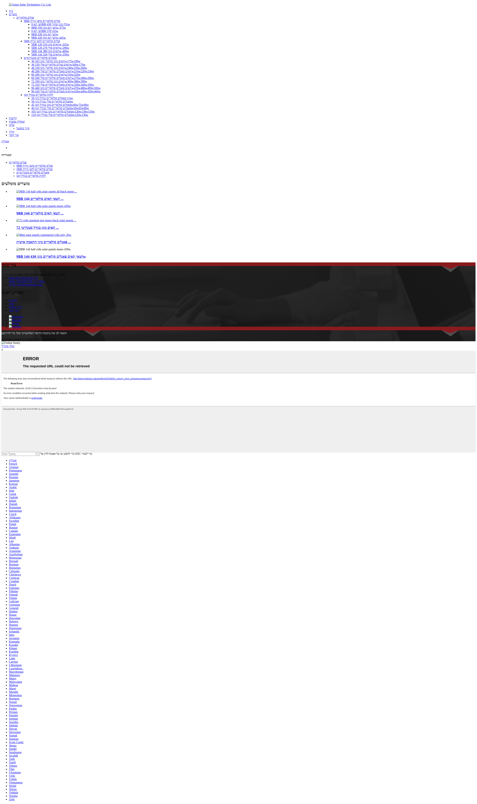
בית (11, 10)
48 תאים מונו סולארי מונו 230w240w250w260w (59, 68)
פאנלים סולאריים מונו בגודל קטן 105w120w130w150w (63, 111)
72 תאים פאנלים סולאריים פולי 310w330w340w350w (62, 84)
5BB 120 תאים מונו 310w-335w (50, 44)
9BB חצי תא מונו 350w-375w (48, 27)
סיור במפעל (22, 128)
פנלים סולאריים (25, 17)
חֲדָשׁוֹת (13, 118)
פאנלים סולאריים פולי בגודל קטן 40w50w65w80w (60, 108)
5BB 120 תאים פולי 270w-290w (50, 47)
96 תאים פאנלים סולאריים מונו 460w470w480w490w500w (66, 88)
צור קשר (14, 135)
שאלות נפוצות (17, 121)
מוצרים (13, 14)
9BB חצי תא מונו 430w (44, 34)
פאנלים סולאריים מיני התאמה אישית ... (43, 242)
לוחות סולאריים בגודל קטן (38, 94)
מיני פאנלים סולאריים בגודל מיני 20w (52, 98)
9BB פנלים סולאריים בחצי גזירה (42, 21)
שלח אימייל (7, 346)
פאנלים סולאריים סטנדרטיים (40, 57)
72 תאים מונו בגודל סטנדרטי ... (37, 228)
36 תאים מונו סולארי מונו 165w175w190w (55, 61)
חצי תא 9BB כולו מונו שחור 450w (50, 24)
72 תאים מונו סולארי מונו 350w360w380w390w (59, 81)
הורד (11, 131)
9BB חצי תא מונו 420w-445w (48, 37)
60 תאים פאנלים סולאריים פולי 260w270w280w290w (62, 78)
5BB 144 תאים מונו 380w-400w (50, 51)
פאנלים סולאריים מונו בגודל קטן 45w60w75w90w (60, 104)
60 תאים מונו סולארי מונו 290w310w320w (55, 74)
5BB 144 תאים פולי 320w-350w (50, 54)
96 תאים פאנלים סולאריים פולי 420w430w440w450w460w (66, 91)
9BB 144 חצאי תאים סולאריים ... (40, 199)
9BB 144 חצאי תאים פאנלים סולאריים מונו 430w (51, 256)
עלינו (11, 125)
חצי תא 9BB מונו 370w (44, 31)
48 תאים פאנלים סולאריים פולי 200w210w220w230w (62, 71)
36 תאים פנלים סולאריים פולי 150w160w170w (58, 64)
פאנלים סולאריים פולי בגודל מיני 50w (52, 101)
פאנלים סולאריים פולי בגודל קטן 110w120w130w (59, 114)
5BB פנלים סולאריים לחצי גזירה (42, 41)
